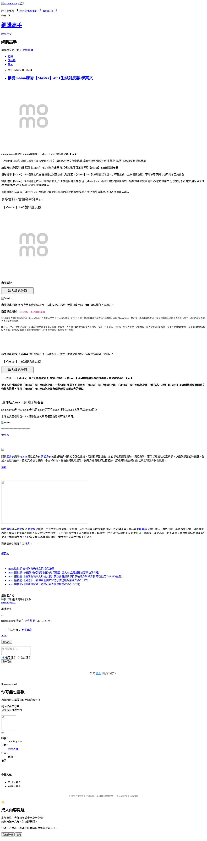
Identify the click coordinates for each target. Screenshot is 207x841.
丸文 (19, 529)
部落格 (12, 60)
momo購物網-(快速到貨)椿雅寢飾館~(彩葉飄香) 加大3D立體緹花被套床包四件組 (53, 572)
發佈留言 (7, 661)
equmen (23, 456)
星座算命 (26, 629)
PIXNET (79, 796)
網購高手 (11, 25)
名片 (10, 64)
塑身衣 (5, 435)
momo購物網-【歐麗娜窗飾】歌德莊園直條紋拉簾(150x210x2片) (44, 584)
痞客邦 (28, 620)
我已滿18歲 (8, 834)
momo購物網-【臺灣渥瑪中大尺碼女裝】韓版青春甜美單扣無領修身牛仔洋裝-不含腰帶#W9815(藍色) (65, 576)
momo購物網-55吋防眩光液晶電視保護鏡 (31, 568)
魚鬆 (3, 467)
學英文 (5, 553)
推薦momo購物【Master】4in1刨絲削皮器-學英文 (50, 78)
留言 (35, 620)
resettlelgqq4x (8, 602)
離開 (18, 834)
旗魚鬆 (143, 529)
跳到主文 (6, 34)
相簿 (10, 56)
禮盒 (27, 543)
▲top (4, 635)
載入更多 (7, 642)
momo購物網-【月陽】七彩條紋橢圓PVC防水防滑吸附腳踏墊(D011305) (48, 580)
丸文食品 (33, 529)
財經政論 (28, 50)
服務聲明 (134, 796)
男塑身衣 (46, 456)
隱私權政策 (121, 796)
